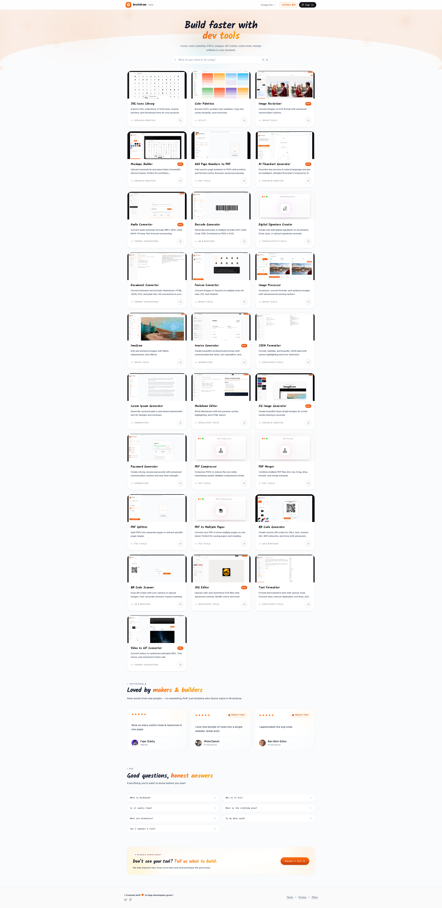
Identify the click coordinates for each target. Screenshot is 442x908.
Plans (315, 897)
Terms (289, 897)
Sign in (309, 4)
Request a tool (293, 861)
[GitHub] (130, 899)
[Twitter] (125, 899)
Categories (267, 4)
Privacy (302, 897)
